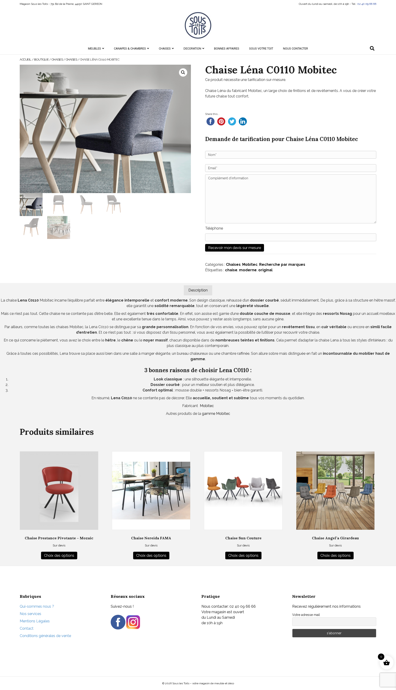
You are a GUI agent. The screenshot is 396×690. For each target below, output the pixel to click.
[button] (183, 72)
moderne (248, 270)
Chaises (71, 59)
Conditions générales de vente (45, 636)
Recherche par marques (282, 264)
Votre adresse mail (306, 615)
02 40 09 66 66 (366, 4)
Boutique (41, 59)
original (265, 270)
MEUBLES (94, 48)
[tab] (198, 290)
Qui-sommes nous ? (37, 606)
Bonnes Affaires (226, 48)
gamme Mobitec (216, 413)
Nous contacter (295, 48)
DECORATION (192, 48)
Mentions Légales (35, 621)
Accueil (25, 59)
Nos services (30, 614)
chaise (231, 270)
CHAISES (165, 48)
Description (198, 290)
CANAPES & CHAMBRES (130, 48)
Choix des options (59, 555)
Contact (26, 628)
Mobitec (250, 264)
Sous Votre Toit (261, 48)
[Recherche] (372, 48)
